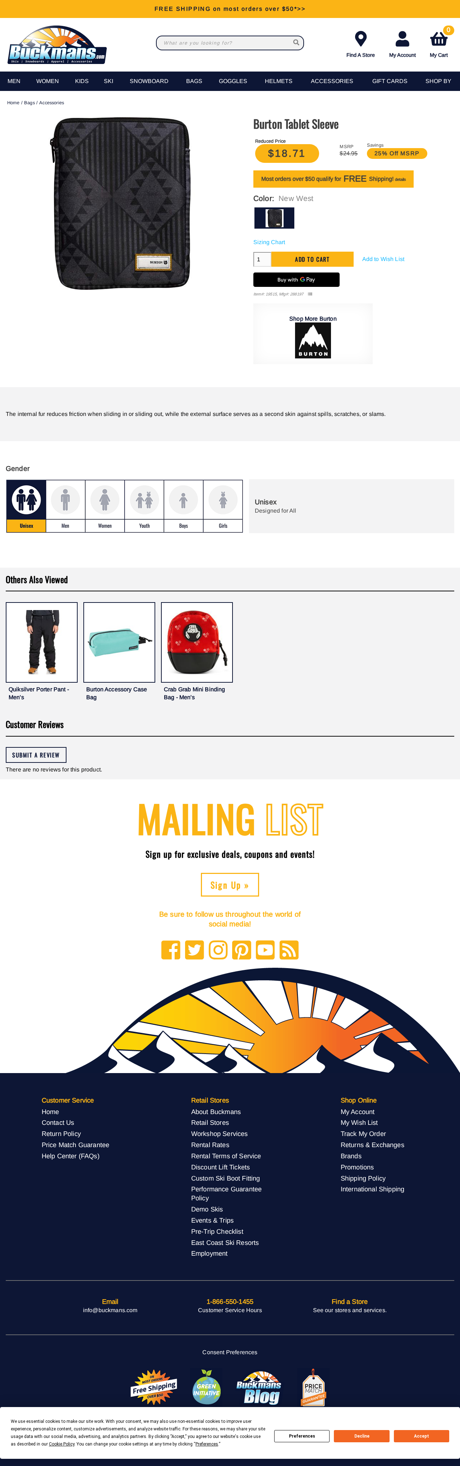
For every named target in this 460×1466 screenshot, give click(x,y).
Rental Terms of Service (226, 1156)
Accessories (332, 81)
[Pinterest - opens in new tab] (241, 951)
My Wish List (359, 1122)
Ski (108, 81)
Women (47, 81)
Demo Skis (207, 1209)
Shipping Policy (363, 1178)
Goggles (233, 81)
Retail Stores (210, 1122)
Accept (421, 1436)
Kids (82, 81)
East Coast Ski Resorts (225, 1242)
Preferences (302, 1436)
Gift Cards (390, 81)
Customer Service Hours (230, 1310)
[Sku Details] (310, 294)
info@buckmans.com (110, 1310)
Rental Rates (210, 1145)
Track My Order (363, 1133)
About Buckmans (216, 1111)
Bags (194, 81)
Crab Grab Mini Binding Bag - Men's (194, 693)
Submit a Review (36, 755)
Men (14, 81)
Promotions (357, 1167)
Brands (351, 1156)
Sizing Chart (269, 242)
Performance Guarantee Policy (226, 1193)
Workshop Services (219, 1133)
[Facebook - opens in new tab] (170, 951)
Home (13, 102)
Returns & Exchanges (372, 1145)
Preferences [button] (207, 1444)
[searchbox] (296, 43)
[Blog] (289, 951)
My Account (402, 55)
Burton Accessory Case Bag (116, 693)
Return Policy (61, 1133)
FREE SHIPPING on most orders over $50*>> (230, 9)
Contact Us (58, 1122)
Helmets (279, 81)
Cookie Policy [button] (61, 1444)
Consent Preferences (229, 1352)
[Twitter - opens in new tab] (194, 951)
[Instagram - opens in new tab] (218, 951)
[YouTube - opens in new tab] (265, 951)
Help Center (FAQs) (71, 1156)
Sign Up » (230, 884)
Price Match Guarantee (75, 1145)
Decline (361, 1436)
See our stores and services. (350, 1310)
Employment (209, 1253)
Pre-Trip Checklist (217, 1231)
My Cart (440, 43)
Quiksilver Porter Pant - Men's (39, 693)
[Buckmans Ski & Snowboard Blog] (259, 1387)
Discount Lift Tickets (220, 1167)
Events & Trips (212, 1220)
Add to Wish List (383, 259)
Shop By (438, 81)
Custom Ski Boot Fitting (225, 1178)
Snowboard (149, 81)
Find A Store (360, 55)
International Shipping (373, 1189)
